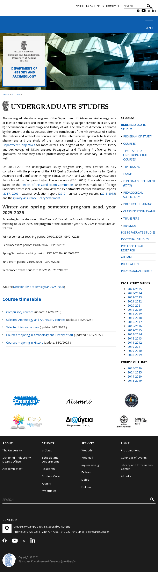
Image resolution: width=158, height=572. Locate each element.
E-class (86, 472)
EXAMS (127, 174)
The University (12, 450)
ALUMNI (126, 257)
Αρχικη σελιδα (84, 6)
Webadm (87, 450)
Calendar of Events (134, 457)
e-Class (47, 450)
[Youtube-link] (144, 11)
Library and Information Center (137, 467)
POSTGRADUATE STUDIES (138, 232)
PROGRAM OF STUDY (137, 136)
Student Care (51, 476)
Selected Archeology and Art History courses (35, 320)
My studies (49, 491)
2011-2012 (135, 342)
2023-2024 (135, 293)
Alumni (46, 483)
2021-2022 (135, 301)
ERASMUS (129, 226)
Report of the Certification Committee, (46, 185)
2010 (62, 193)
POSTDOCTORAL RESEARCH (132, 248)
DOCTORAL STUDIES (135, 239)
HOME (5, 94)
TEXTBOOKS (131, 167)
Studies (15, 94)
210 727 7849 (69, 532)
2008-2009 (135, 355)
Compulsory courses (20, 312)
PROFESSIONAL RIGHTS (136, 271)
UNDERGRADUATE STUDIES (133, 127)
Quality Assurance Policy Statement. (36, 198)
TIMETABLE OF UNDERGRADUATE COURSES (135, 155)
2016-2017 (135, 322)
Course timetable (21, 299)
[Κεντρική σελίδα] (24, 51)
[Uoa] (9, 560)
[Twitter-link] (149, 11)
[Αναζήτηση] (149, 6)
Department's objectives (18, 145)
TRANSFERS (131, 218)
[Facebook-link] (138, 11)
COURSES (129, 143)
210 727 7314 (31, 532)
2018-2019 (135, 314)
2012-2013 (135, 338)
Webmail (87, 457)
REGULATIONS (130, 264)
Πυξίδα (86, 487)
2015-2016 (135, 326)
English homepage (108, 6)
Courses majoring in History (25, 342)
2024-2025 (135, 289)
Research (48, 469)
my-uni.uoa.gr (90, 465)
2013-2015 (108, 193)
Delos (85, 479)
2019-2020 (135, 310)
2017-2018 (135, 318)
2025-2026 (135, 368)
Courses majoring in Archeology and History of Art (40, 335)
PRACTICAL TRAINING (137, 204)
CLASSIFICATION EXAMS (139, 211)
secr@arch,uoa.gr (97, 532)
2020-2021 (135, 305)
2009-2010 (135, 351)
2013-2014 (135, 334)
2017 (6, 193)
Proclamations (130, 450)
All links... (127, 476)
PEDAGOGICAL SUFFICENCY (133, 195)
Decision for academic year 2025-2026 (38, 287)
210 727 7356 (50, 532)
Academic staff (12, 469)
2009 (15, 193)
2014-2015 (135, 330)
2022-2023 (135, 297)
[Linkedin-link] (154, 11)
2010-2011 (135, 347)
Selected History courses (22, 327)
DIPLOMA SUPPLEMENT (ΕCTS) (139, 183)
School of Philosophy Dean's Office (16, 459)
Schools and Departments (51, 459)
